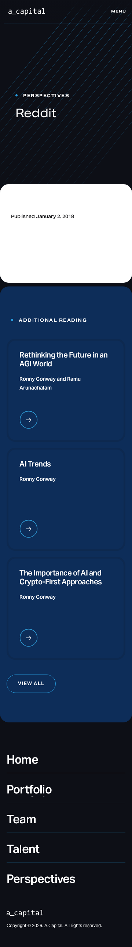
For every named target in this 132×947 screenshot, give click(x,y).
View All (31, 684)
